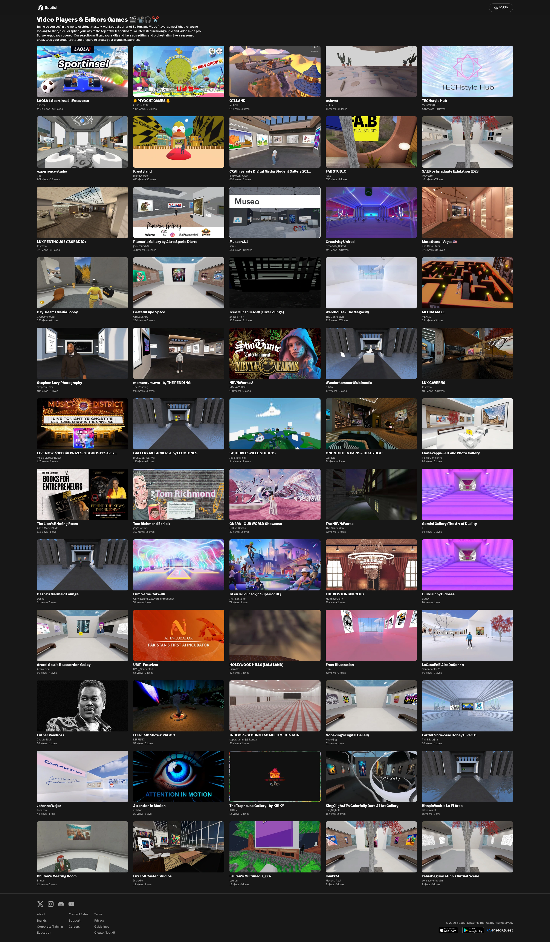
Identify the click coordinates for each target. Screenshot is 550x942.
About (41, 914)
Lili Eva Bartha (237, 528)
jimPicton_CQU (238, 176)
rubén (329, 387)
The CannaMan (335, 317)
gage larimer (140, 528)
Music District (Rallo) (49, 458)
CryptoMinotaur (46, 317)
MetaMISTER (429, 105)
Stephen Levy (45, 387)
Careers (74, 926)
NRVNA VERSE (237, 387)
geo (39, 176)
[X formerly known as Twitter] (40, 904)
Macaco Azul (333, 881)
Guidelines (101, 926)
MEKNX (233, 105)
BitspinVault (429, 810)
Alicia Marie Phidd (47, 528)
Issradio (42, 246)
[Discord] (61, 904)
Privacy (99, 920)
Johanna (42, 810)
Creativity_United (336, 246)
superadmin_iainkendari (243, 740)
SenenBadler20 (431, 669)
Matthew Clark (334, 599)
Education (44, 932)
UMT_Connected (143, 669)
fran (328, 669)
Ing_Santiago (237, 599)
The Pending (140, 387)
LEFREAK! (139, 740)
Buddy (425, 599)
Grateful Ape (140, 317)
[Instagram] (50, 904)
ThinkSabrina (430, 740)
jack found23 (141, 246)
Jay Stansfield (237, 458)
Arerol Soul (43, 669)
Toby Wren (428, 176)
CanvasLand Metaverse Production (153, 599)
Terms (98, 914)
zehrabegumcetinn (433, 881)
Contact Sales (78, 914)
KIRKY (233, 810)
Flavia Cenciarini (432, 458)
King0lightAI (333, 810)
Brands (42, 920)
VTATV (329, 105)
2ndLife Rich (236, 317)
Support (74, 920)
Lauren (233, 881)
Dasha (40, 599)
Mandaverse (140, 176)
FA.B (328, 176)
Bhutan (41, 881)
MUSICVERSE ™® (144, 458)
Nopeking (331, 740)
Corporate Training (50, 926)
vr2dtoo (137, 810)
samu (232, 246)
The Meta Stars (431, 246)
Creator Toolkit (104, 932)
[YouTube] (71, 904)
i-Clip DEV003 (141, 105)
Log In (503, 7)
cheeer (41, 105)
